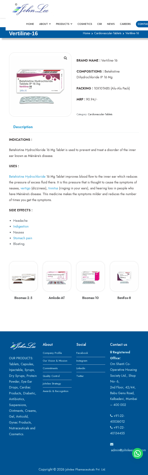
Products (62, 24)
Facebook (82, 353)
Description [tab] (23, 127)
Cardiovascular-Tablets (107, 33)
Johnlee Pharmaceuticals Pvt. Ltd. (85, 469)
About (43, 24)
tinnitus (53, 188)
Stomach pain (22, 238)
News (111, 24)
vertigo (26, 188)
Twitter (80, 376)
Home (30, 24)
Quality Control (51, 376)
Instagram (81, 361)
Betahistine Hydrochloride (27, 176)
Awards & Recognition (55, 391)
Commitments (50, 368)
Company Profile (52, 353)
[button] (65, 58)
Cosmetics (84, 24)
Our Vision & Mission (55, 361)
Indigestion (21, 226)
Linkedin (80, 368)
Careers (125, 24)
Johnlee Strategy (52, 384)
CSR (99, 24)
